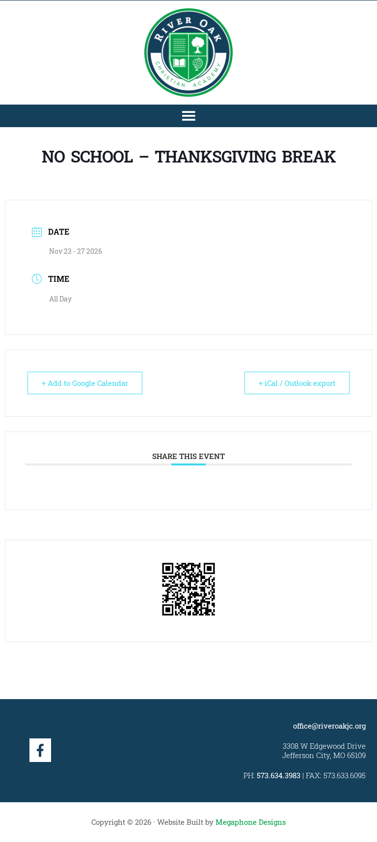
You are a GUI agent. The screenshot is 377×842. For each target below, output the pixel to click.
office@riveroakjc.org (329, 726)
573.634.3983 (278, 775)
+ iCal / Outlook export (297, 383)
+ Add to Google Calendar (85, 383)
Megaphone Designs (250, 822)
